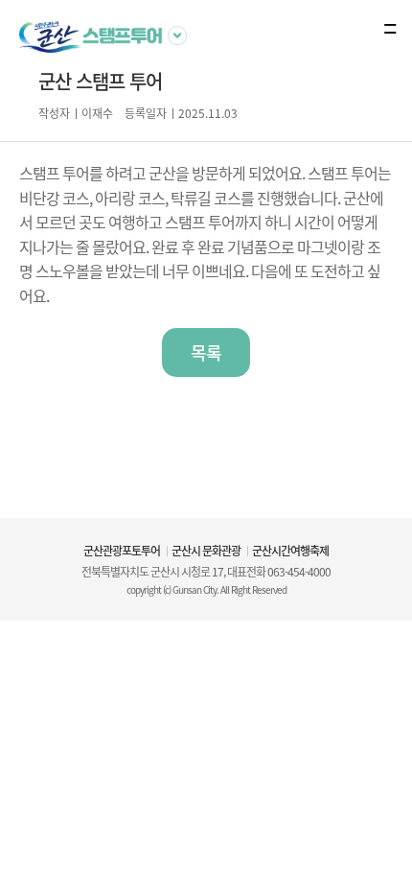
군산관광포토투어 (121, 550)
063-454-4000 (299, 571)
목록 (206, 352)
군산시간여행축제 (290, 550)
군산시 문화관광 (206, 550)
